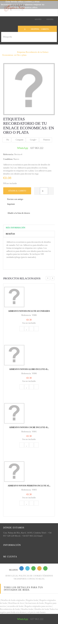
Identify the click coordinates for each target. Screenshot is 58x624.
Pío (7, 140)
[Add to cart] (21, 328)
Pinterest (46, 140)
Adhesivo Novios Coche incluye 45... (29, 427)
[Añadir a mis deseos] (26, 328)
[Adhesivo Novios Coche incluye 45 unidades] (29, 413)
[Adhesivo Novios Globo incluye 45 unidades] (29, 355)
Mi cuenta (10, 556)
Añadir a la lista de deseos (18, 213)
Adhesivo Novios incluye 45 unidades (29, 311)
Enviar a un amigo (15, 199)
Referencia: (8, 154)
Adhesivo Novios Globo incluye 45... (29, 369)
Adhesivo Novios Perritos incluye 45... (29, 486)
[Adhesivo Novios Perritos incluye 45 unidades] (29, 471)
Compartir (19, 140)
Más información (15, 228)
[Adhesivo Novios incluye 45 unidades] (29, 297)
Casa (4, 49)
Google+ (33, 140)
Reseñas (10, 234)
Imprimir (11, 204)
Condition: (8, 159)
